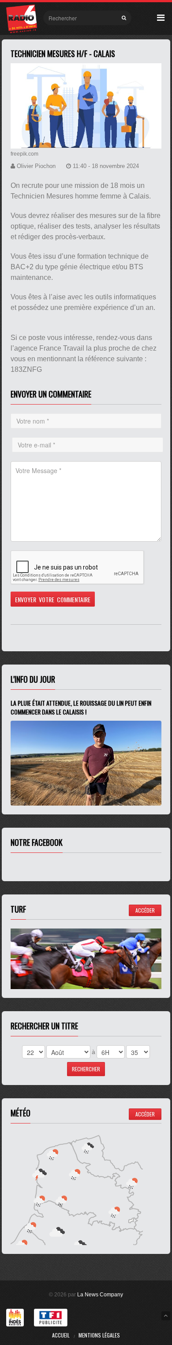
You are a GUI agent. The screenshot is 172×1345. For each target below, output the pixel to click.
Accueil (61, 1335)
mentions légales (99, 1335)
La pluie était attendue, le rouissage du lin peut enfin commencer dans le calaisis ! (81, 707)
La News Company (100, 1295)
